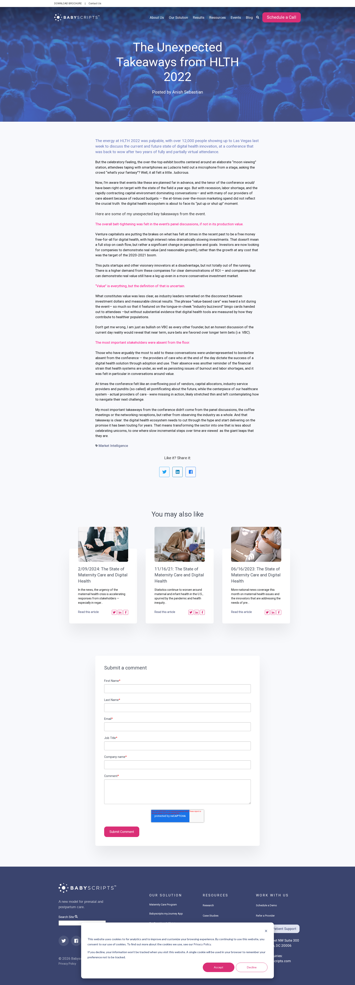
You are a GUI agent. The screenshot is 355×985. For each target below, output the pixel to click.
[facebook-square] (76, 941)
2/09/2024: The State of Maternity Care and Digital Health (103, 575)
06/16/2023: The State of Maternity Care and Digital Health (256, 575)
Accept (218, 967)
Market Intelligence (113, 446)
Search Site (66, 917)
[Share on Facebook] (191, 472)
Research (208, 905)
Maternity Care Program (163, 904)
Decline (252, 967)
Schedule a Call (281, 17)
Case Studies (210, 915)
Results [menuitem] (198, 17)
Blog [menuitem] (249, 17)
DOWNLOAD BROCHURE (68, 3)
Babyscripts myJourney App (166, 913)
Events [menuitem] (236, 17)
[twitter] (64, 941)
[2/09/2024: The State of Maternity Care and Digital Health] (103, 544)
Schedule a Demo (266, 905)
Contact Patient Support (277, 929)
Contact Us (95, 3)
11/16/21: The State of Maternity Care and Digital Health (179, 575)
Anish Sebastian (187, 92)
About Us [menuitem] (157, 17)
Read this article (88, 612)
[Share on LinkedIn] (177, 472)
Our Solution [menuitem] (178, 17)
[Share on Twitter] (164, 472)
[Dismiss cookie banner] (266, 931)
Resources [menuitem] (217, 17)
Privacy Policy (202, 944)
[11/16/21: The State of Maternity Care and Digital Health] (179, 544)
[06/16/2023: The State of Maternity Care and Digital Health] (256, 544)
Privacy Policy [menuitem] (67, 963)
